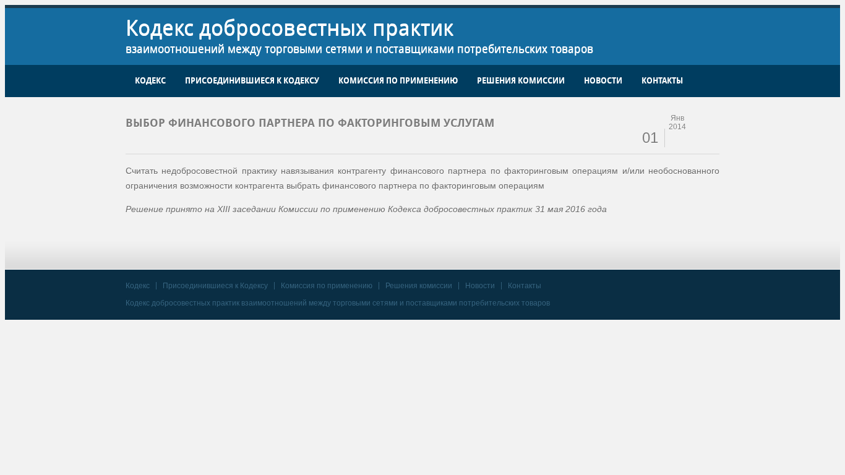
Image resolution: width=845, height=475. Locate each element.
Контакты (662, 80)
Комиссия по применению (398, 80)
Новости (603, 80)
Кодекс (150, 80)
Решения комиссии (521, 80)
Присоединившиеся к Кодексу (252, 80)
